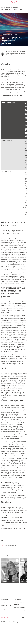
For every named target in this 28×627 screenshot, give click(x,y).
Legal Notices (17, 599)
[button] (25, 2)
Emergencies (4, 609)
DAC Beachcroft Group (7, 606)
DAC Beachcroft (5, 8)
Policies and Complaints (20, 607)
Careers (3, 603)
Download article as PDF (10, 545)
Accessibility (4, 599)
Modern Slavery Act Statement (19, 603)
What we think (15, 8)
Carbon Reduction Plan (20, 611)
